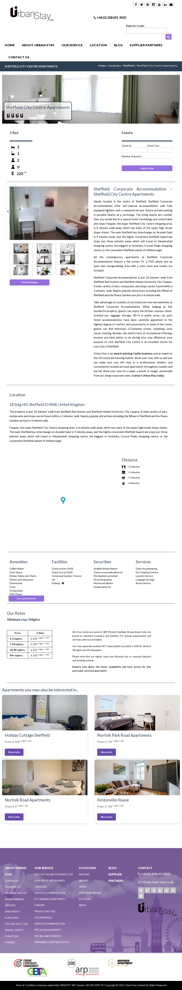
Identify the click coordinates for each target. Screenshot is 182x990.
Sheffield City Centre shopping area (150, 223)
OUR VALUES (11, 880)
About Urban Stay (38, 45)
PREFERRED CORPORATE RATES (51, 942)
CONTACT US (19, 57)
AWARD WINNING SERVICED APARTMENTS (14, 905)
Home (10, 45)
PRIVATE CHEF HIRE (44, 911)
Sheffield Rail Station (106, 281)
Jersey (83, 886)
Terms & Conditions (26, 985)
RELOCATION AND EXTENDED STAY (53, 874)
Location (98, 45)
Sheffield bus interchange (137, 232)
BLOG (118, 45)
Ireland (83, 880)
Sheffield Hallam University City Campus (148, 281)
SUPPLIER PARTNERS (146, 45)
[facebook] (154, 890)
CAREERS (10, 942)
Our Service (72, 45)
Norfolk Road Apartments (27, 800)
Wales (82, 905)
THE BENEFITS (12, 886)
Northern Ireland (90, 892)
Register (131, 25)
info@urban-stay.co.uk (157, 882)
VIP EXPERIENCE (43, 917)
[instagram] (141, 896)
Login (141, 25)
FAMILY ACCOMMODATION (49, 923)
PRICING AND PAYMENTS (48, 936)
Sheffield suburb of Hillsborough (143, 250)
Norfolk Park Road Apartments (124, 735)
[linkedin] (160, 890)
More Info (14, 752)
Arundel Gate (164, 232)
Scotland (85, 899)
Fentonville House (113, 800)
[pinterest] (173, 890)
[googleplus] (147, 890)
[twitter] (141, 890)
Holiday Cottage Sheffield (27, 735)
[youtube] (166, 890)
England (84, 874)
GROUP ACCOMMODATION (49, 892)
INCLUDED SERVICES (16, 893)
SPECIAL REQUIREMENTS (47, 929)
